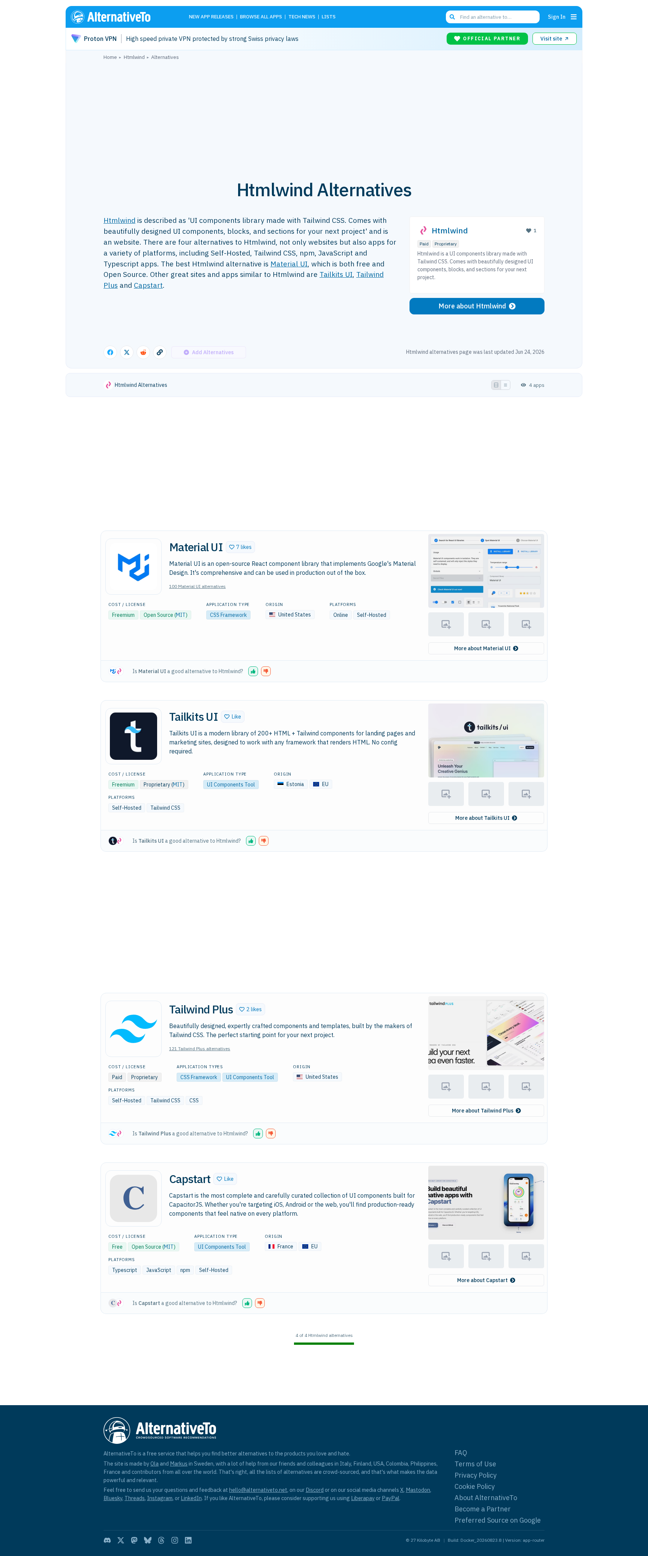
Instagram (159, 1498)
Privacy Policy (475, 1475)
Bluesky (113, 1498)
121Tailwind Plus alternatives (199, 1048)
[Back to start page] (121, 17)
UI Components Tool (231, 784)
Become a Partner (482, 1509)
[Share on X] (127, 352)
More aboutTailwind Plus (482, 1110)
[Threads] (161, 1540)
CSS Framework (228, 615)
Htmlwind (119, 220)
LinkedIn (191, 1498)
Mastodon (418, 1489)
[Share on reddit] (143, 352)
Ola (154, 1463)
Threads (134, 1498)
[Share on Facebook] (110, 352)
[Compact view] (505, 384)
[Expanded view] (496, 384)
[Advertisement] (324, 115)
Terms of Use (475, 1464)
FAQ (460, 1452)
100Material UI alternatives (197, 586)
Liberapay (363, 1498)
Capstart (148, 285)
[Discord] (107, 1540)
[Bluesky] (148, 1540)
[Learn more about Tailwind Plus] (133, 1029)
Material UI (289, 263)
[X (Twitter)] (120, 1540)
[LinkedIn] (188, 1540)
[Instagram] (174, 1540)
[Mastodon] (134, 1540)
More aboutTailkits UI (482, 818)
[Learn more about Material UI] (133, 566)
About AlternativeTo (485, 1497)
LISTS (329, 17)
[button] (240, 547)
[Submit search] (452, 17)
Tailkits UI (336, 274)
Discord (315, 1489)
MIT (181, 615)
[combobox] (493, 17)
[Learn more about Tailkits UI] (133, 736)
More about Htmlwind (472, 306)
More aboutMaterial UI (482, 648)
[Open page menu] (573, 17)
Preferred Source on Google (497, 1520)
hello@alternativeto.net (258, 1489)
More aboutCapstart (482, 1280)
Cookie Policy (474, 1486)
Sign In (557, 16)
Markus (179, 1463)
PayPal (390, 1498)
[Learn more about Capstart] (133, 1198)
